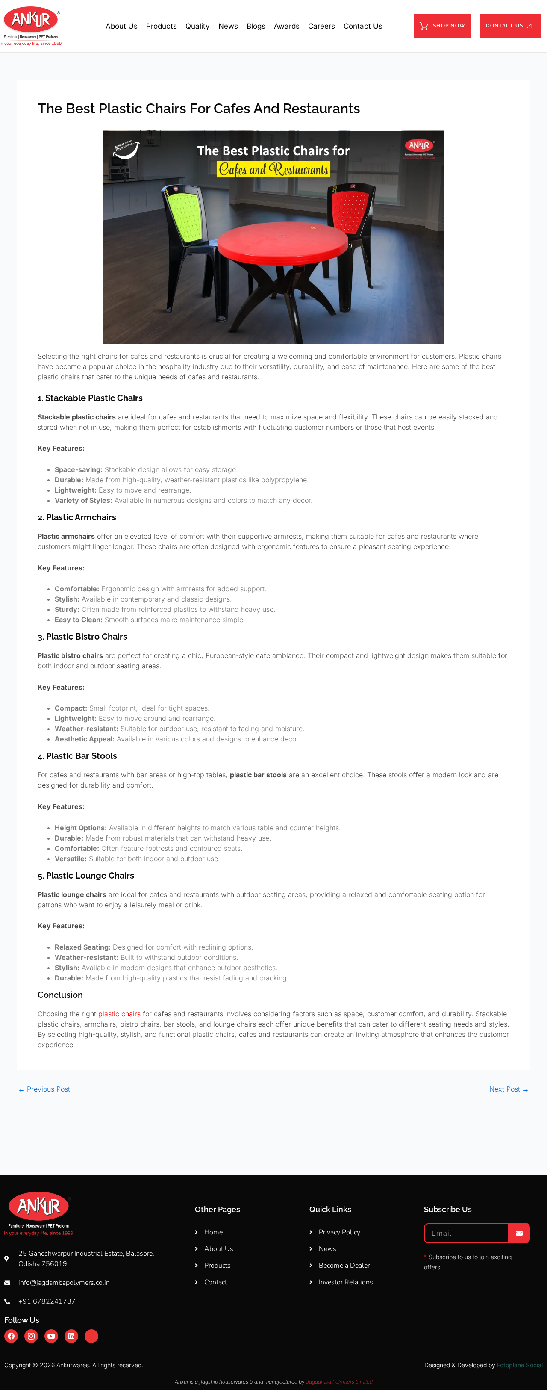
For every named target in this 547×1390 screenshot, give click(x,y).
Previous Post (44, 1089)
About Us (122, 26)
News (228, 26)
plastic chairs (119, 1013)
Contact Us (363, 26)
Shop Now (449, 26)
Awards (287, 26)
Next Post (509, 1089)
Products (161, 26)
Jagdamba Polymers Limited (339, 1381)
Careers (321, 26)
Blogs (256, 26)
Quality (197, 26)
